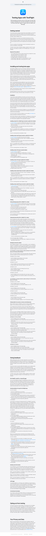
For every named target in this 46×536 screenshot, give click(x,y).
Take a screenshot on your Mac (18, 453)
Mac (19, 86)
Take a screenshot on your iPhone (23, 439)
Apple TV (22, 86)
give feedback (31, 113)
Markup (12, 444)
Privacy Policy (30, 534)
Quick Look (26, 455)
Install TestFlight (14, 122)
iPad (18, 86)
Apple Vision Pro (28, 86)
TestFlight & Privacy (29, 529)
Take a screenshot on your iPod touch (23, 440)
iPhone (15, 86)
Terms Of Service (26, 534)
